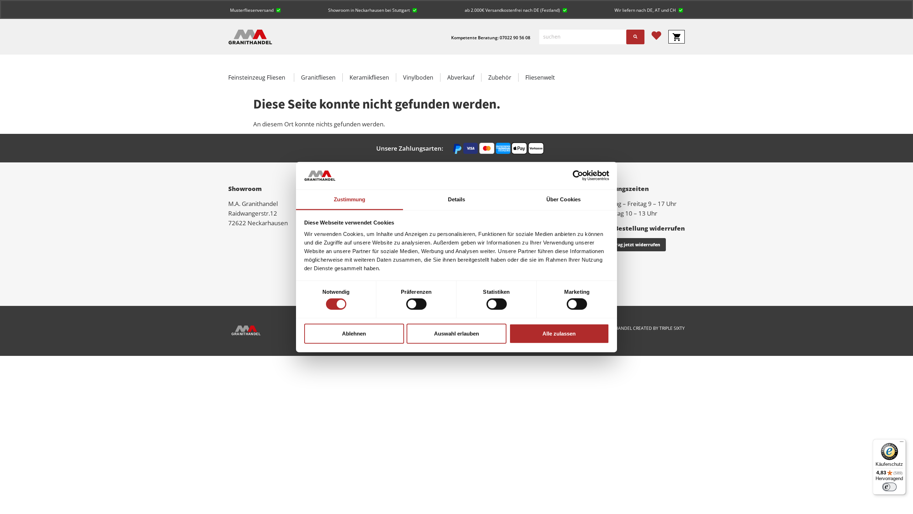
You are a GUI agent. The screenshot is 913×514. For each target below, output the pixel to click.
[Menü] (901, 443)
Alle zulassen (559, 333)
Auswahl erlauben (456, 333)
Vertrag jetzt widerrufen (633, 245)
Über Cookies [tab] (563, 199)
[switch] (416, 304)
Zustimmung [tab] (350, 199)
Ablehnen (354, 333)
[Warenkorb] (676, 37)
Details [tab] (456, 199)
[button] (255, 9)
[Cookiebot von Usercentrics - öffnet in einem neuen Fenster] (578, 175)
